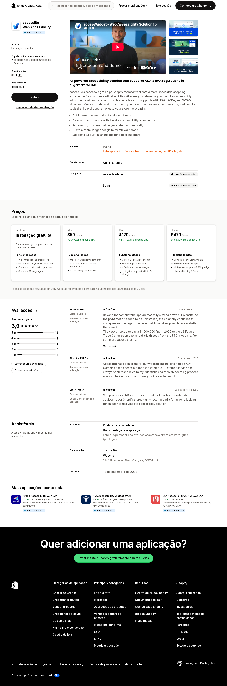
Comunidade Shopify (149, 606)
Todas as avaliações (26, 370)
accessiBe (17, 86)
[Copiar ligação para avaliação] (89, 309)
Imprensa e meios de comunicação (190, 616)
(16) (20, 75)
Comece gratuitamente (195, 5)
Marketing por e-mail (108, 625)
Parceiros (182, 625)
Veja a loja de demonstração (35, 107)
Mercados (100, 599)
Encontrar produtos (66, 599)
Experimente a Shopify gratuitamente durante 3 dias (113, 558)
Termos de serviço (72, 664)
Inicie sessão (162, 5)
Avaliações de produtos (110, 606)
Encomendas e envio (67, 614)
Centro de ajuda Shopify (151, 593)
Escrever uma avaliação (28, 363)
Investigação (144, 620)
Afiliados (182, 631)
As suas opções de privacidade (32, 675)
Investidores (184, 606)
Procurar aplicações (131, 5)
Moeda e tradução (106, 645)
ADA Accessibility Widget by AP (112, 495)
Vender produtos (64, 606)
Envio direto (102, 593)
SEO (97, 631)
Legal (106, 185)
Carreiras (182, 599)
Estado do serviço (188, 645)
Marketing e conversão (68, 627)
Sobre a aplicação (188, 593)
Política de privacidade (118, 425)
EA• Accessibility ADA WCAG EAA (183, 495)
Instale (34, 97)
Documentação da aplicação (122, 430)
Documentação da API (150, 599)
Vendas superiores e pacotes (107, 616)
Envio (97, 638)
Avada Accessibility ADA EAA (40, 495)
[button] (43, 504)
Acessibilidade (113, 174)
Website (108, 455)
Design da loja (62, 620)
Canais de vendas (64, 593)
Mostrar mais (110, 346)
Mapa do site (133, 664)
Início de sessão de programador (33, 664)
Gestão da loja (62, 634)
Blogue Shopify (145, 614)
